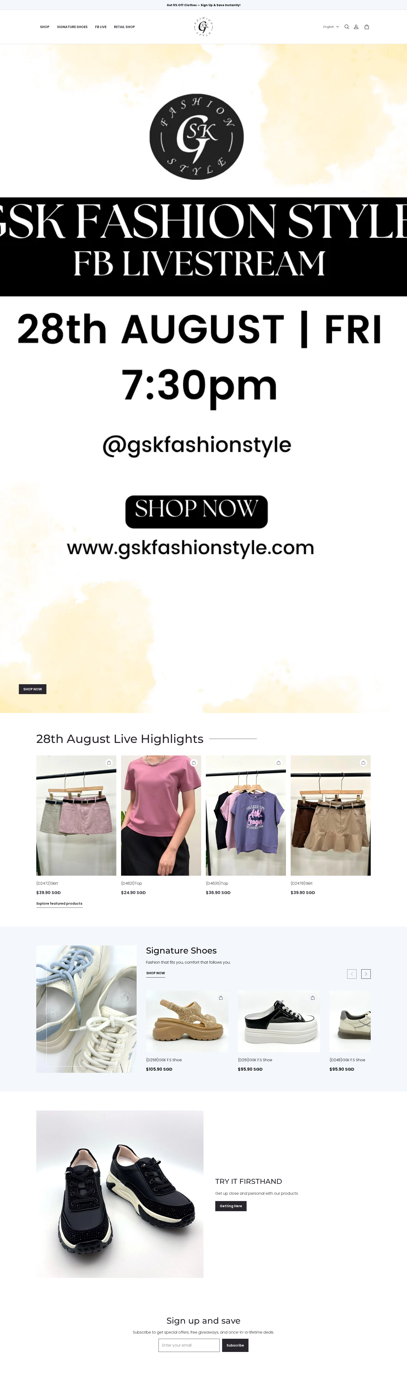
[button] (346, 27)
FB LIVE (100, 27)
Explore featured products (59, 903)
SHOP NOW (32, 689)
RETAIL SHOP (124, 27)
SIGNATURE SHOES (72, 27)
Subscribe (235, 1345)
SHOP (44, 27)
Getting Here (231, 1206)
